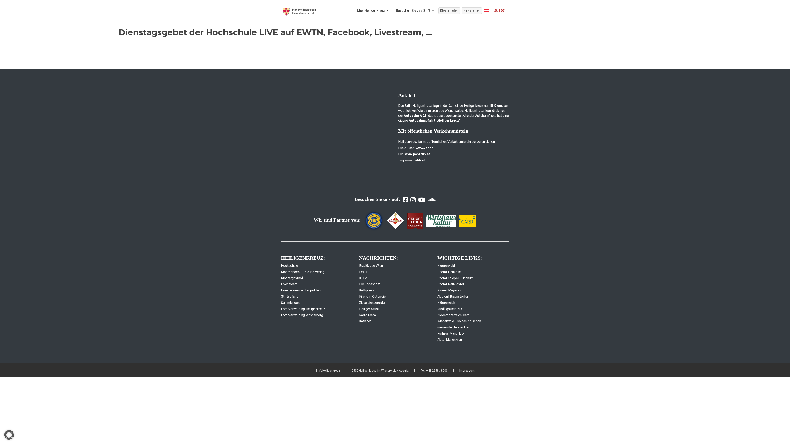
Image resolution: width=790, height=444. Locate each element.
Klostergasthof (292, 278)
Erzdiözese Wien (371, 266)
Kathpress (366, 290)
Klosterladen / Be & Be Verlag (302, 272)
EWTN (363, 272)
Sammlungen (290, 303)
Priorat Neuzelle (449, 272)
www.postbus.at (417, 154)
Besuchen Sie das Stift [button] (413, 11)
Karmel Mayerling (449, 290)
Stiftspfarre (290, 296)
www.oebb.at (415, 160)
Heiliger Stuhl (369, 309)
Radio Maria (367, 315)
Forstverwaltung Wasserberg (302, 315)
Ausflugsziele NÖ (449, 309)
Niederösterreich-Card (453, 315)
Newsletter (472, 10)
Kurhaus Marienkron (451, 333)
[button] (486, 11)
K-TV (363, 278)
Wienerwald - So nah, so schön (459, 321)
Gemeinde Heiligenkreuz (454, 327)
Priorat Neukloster (450, 284)
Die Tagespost (370, 284)
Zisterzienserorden (372, 303)
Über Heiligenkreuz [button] (371, 11)
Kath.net (365, 321)
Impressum (467, 370)
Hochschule (289, 266)
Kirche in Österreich (373, 296)
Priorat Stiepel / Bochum (455, 278)
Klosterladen (449, 10)
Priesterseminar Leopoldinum (302, 290)
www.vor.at (424, 148)
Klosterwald (446, 266)
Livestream (289, 284)
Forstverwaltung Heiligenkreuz (303, 309)
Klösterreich (446, 303)
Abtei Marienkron (449, 340)
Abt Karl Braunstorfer (452, 296)
